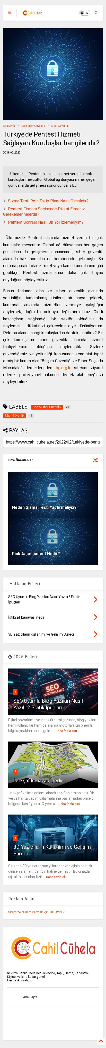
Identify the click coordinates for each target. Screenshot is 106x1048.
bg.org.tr (63, 367)
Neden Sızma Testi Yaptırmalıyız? (44, 507)
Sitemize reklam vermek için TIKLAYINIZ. (36, 912)
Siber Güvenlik (59, 125)
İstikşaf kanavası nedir (38, 781)
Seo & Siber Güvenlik (33, 125)
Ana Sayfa (9, 125)
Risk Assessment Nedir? (36, 553)
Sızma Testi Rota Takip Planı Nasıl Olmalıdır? (48, 200)
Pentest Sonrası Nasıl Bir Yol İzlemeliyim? (46, 222)
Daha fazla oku (66, 731)
